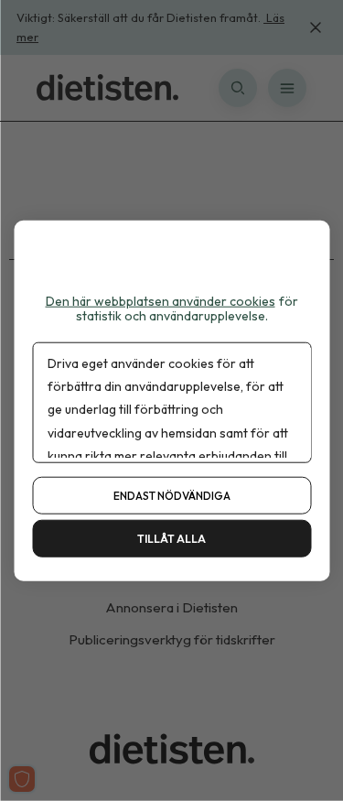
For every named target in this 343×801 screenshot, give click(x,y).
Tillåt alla (171, 539)
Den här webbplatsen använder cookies (160, 300)
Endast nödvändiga (171, 496)
